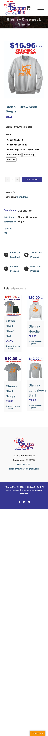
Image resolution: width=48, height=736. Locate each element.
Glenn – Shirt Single (12, 391)
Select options (10, 347)
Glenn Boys (22, 197)
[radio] (15, 140)
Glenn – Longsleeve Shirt (38, 390)
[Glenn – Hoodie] (35, 308)
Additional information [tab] (9, 219)
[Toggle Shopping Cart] (28, 7)
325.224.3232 (24, 464)
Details (17, 346)
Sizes (8, 134)
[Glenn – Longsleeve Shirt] (35, 368)
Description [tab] (9, 210)
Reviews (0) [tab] (8, 230)
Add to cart (32, 179)
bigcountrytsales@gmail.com (24, 468)
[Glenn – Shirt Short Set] (12, 305)
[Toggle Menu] (41, 8)
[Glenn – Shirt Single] (12, 369)
